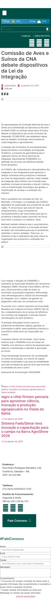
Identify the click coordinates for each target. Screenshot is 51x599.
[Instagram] (47, 43)
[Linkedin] (39, 43)
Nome (3, 546)
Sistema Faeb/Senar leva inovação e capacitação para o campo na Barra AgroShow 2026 (24, 429)
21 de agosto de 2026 (12, 419)
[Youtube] (32, 43)
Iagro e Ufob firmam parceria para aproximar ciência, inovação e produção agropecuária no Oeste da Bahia (24, 405)
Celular (3, 560)
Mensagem (5, 567)
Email (2, 553)
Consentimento (7, 578)
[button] (4, 13)
